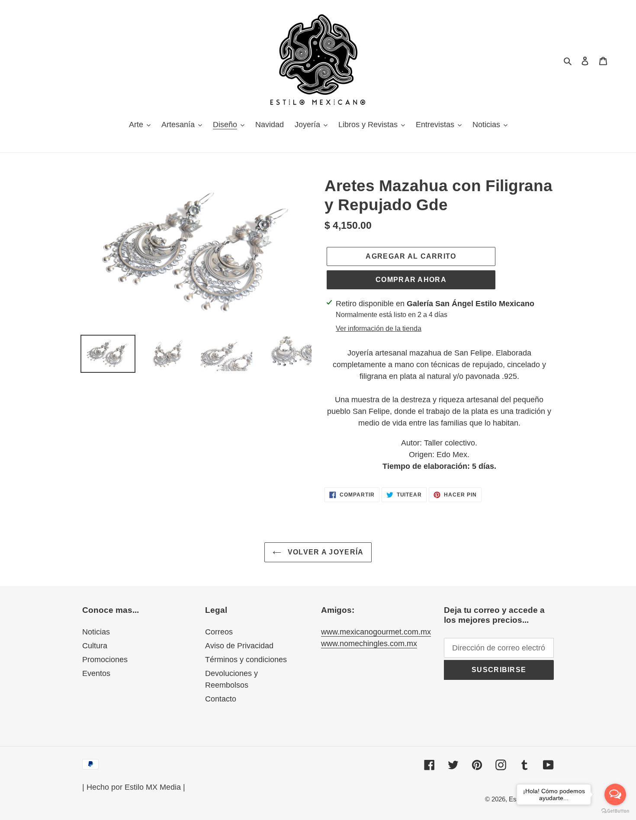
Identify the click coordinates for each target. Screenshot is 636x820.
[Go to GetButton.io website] (615, 811)
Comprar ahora (411, 279)
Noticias (96, 632)
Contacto (220, 699)
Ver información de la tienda (378, 328)
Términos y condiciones (246, 659)
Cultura (94, 645)
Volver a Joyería (325, 552)
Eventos (96, 673)
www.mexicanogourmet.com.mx (376, 632)
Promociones (105, 659)
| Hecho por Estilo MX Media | (133, 787)
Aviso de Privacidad (239, 645)
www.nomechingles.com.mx (369, 643)
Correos (219, 632)
